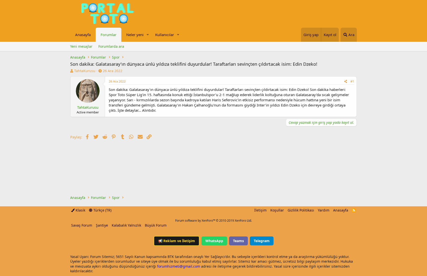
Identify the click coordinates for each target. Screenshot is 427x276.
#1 (352, 81)
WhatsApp (214, 240)
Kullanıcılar (164, 34)
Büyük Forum (156, 225)
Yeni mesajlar (81, 46)
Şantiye (102, 225)
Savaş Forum (81, 225)
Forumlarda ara (111, 46)
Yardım (323, 210)
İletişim (260, 210)
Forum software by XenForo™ (213, 220)
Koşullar (277, 210)
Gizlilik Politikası (301, 210)
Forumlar (108, 34)
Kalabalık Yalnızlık (126, 225)
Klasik (80, 210)
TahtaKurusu (84, 70)
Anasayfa (83, 34)
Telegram (262, 240)
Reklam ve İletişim (176, 240)
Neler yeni (135, 34)
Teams (238, 240)
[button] (147, 35)
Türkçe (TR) (101, 210)
